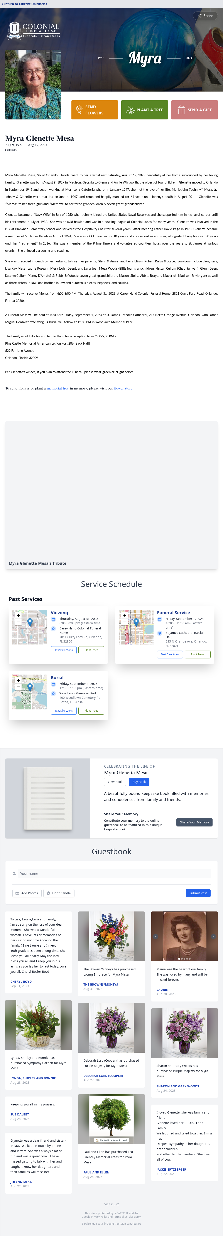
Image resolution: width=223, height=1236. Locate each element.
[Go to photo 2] (182, 959)
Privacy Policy (99, 1217)
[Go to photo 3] (184, 959)
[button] (30, 622)
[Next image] (213, 936)
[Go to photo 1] (179, 959)
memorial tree (58, 388)
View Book (115, 782)
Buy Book (139, 782)
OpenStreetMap (116, 1224)
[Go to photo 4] (187, 959)
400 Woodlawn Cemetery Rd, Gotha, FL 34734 (80, 699)
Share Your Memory (194, 822)
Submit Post (198, 893)
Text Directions (64, 650)
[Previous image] (155, 936)
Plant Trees (91, 650)
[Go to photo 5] (190, 959)
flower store (123, 388)
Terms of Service (123, 1217)
